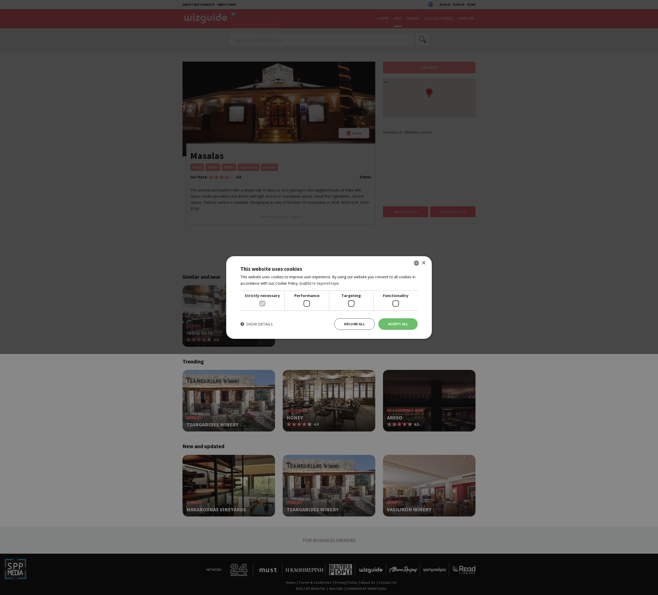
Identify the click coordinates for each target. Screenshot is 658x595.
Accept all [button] (398, 324)
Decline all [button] (354, 324)
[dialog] (329, 297)
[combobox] (416, 263)
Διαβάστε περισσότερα (319, 283)
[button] (256, 324)
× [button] (423, 263)
